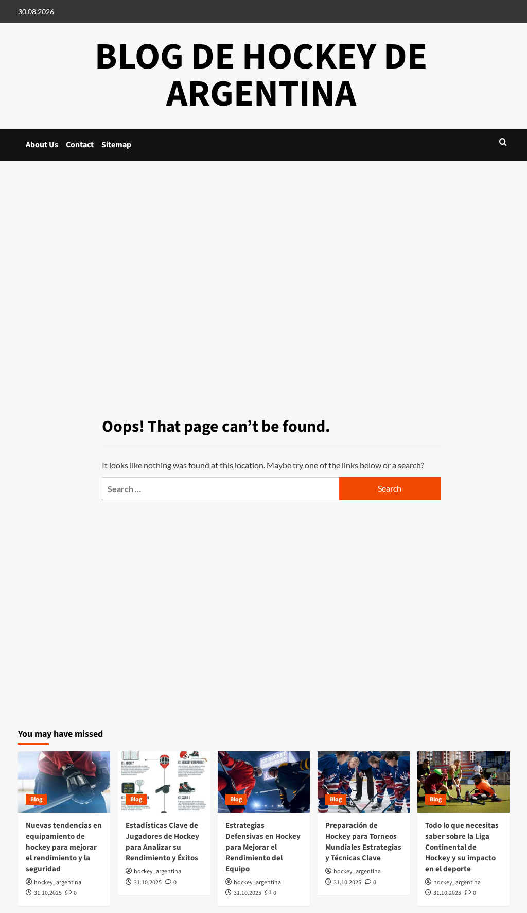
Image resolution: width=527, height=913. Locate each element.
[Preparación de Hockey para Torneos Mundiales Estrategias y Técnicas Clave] (364, 782)
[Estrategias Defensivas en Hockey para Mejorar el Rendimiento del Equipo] (264, 782)
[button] (503, 142)
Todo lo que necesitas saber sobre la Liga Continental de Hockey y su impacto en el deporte (462, 847)
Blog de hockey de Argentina (261, 75)
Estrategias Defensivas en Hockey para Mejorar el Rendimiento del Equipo (263, 847)
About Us (42, 144)
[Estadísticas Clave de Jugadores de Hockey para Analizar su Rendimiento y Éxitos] (164, 782)
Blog (36, 799)
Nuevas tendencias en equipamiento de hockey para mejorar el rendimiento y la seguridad (64, 847)
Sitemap (116, 144)
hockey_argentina (57, 882)
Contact (80, 144)
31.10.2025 (48, 893)
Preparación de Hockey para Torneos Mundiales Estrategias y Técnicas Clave (363, 842)
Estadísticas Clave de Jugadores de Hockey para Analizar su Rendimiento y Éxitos (162, 842)
